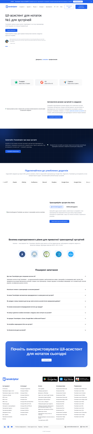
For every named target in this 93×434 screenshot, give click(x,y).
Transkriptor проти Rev (78, 405)
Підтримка (40, 426)
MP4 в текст (5, 399)
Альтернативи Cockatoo (61, 393)
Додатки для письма (42, 411)
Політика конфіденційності (20, 426)
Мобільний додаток (72, 206)
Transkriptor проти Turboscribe (80, 412)
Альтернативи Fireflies (60, 395)
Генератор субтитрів (7, 395)
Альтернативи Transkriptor (61, 412)
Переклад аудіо (6, 403)
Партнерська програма (7, 416)
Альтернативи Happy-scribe (61, 399)
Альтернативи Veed (60, 418)
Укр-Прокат (46, 426)
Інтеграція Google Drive (25, 388)
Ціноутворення (49, 6)
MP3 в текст (5, 397)
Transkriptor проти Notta (79, 401)
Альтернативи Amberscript (61, 388)
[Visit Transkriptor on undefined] (5, 427)
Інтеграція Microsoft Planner (26, 405)
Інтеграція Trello (23, 414)
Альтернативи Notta (60, 401)
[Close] (91, 1)
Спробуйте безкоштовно (55, 117)
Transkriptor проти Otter (79, 403)
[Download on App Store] (66, 379)
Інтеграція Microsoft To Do (25, 403)
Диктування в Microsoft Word (44, 399)
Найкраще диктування (43, 390)
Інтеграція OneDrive (24, 410)
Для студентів (5, 414)
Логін (61, 6)
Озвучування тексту (7, 412)
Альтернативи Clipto (60, 390)
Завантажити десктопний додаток (59, 221)
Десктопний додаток (56, 206)
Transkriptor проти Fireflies (79, 395)
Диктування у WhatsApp (43, 393)
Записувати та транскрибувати (9, 405)
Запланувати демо (69, 7)
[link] (11, 182)
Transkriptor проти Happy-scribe (80, 399)
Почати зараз (46, 360)
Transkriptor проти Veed (79, 416)
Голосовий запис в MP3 (43, 420)
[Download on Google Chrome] (82, 379)
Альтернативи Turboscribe (61, 414)
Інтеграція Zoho (23, 399)
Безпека (4, 418)
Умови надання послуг (32, 426)
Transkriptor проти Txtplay (79, 414)
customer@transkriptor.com (73, 426)
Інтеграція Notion (23, 393)
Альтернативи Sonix (60, 408)
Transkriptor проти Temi (79, 410)
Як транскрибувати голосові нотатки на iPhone (46, 417)
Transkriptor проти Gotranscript (80, 397)
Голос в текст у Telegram (43, 401)
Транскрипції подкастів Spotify (44, 397)
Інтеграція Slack (23, 397)
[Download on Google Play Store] (50, 379)
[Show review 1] (6, 46)
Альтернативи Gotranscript (61, 397)
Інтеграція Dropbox (24, 412)
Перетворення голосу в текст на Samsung (45, 414)
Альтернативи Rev (60, 405)
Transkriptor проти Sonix (79, 408)
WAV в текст (5, 401)
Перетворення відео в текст (8, 390)
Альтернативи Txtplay (60, 416)
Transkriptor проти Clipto (79, 390)
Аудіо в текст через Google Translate (45, 395)
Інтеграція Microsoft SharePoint (26, 401)
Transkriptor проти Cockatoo (80, 393)
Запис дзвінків (41, 388)
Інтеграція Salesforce (24, 395)
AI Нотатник (5, 388)
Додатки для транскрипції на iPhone (45, 409)
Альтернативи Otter (60, 403)
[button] (56, 7)
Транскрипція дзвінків (7, 410)
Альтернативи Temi (60, 410)
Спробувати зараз (78, 1)
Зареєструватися (11, 30)
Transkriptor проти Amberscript (80, 388)
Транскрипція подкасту (7, 408)
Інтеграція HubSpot (24, 390)
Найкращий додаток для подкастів (45, 403)
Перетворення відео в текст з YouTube (10, 393)
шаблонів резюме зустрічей (76, 110)
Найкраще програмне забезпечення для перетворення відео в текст (45, 406)
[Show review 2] (8, 46)
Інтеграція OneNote (24, 408)
